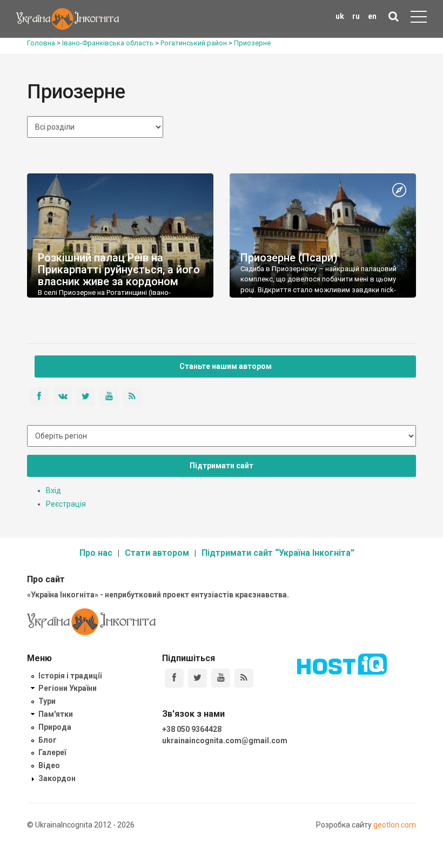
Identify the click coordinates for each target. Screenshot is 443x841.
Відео (49, 765)
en (372, 16)
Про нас (95, 553)
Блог (47, 740)
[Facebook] (174, 678)
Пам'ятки (55, 714)
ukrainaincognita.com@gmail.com (224, 740)
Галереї (52, 752)
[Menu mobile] (419, 19)
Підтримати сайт (221, 465)
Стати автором (157, 553)
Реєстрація (66, 504)
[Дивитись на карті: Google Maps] (399, 190)
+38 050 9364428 (192, 729)
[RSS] (243, 678)
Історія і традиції (70, 675)
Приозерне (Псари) (289, 257)
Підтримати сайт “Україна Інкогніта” (278, 553)
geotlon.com (394, 824)
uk (339, 16)
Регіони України (67, 688)
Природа (54, 727)
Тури (47, 701)
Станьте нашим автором (225, 366)
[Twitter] (197, 678)
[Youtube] (220, 678)
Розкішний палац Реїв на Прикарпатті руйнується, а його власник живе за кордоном (119, 269)
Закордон (57, 778)
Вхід (53, 490)
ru (356, 16)
